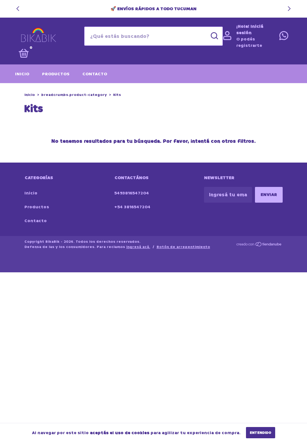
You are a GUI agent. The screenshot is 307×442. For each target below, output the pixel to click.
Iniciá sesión (249, 29)
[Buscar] (214, 36)
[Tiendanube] (259, 245)
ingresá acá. (138, 246)
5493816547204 (131, 193)
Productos (56, 74)
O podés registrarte (249, 42)
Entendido (260, 432)
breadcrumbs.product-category (74, 94)
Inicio (22, 74)
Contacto (94, 74)
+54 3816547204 (132, 207)
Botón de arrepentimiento (183, 246)
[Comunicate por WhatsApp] (284, 38)
